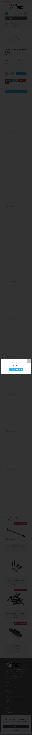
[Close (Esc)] (29, 361)
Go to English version (16, 369)
